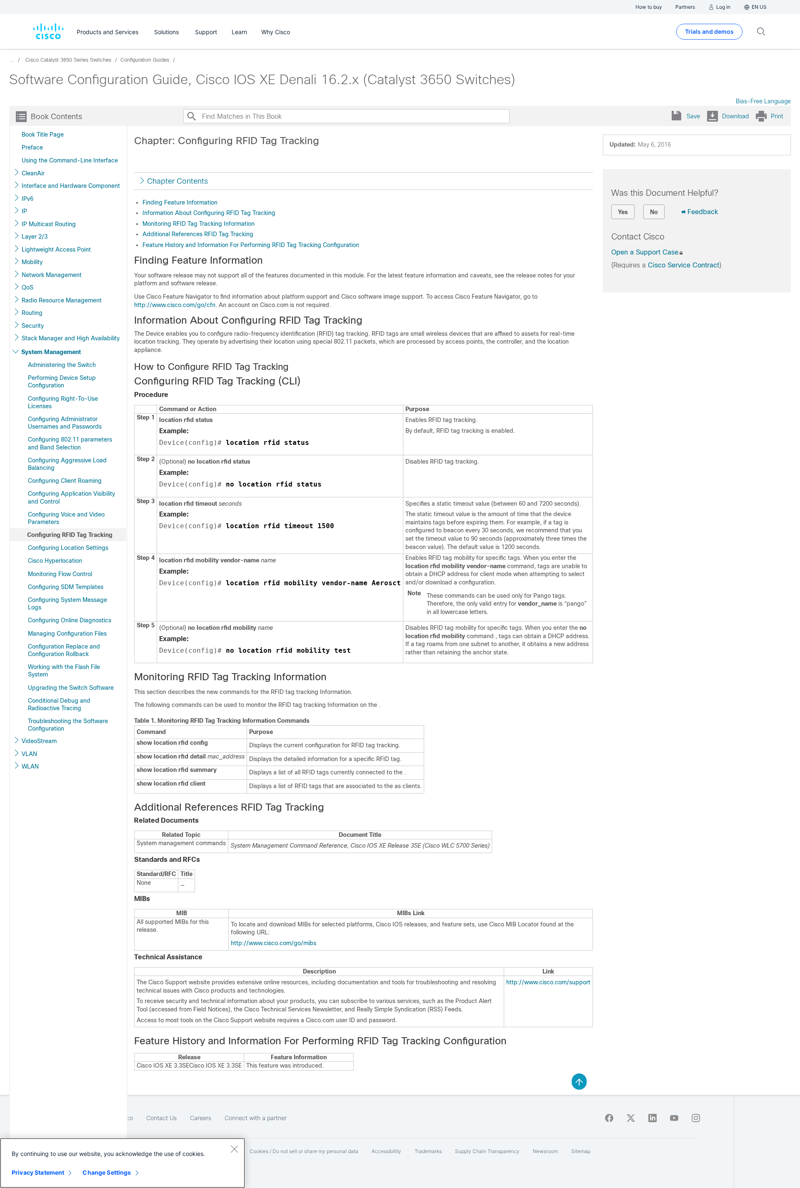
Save (693, 116)
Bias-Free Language (763, 101)
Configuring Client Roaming (65, 480)
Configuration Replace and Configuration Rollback (64, 650)
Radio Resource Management (62, 300)
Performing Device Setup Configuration (62, 381)
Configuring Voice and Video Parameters (66, 518)
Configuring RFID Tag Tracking (69, 535)
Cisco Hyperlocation (55, 560)
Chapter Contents (177, 181)
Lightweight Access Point (56, 249)
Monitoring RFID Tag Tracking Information (198, 223)
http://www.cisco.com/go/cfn (174, 305)
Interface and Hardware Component (71, 185)
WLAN (30, 766)
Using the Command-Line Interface (70, 160)
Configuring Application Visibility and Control (71, 497)
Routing (32, 312)
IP (24, 211)
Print (777, 116)
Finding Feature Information (180, 202)
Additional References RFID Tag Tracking (197, 234)
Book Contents (56, 116)
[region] (122, 1163)
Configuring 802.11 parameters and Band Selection (70, 443)
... (11, 60)
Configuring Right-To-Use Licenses (63, 402)
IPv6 (27, 198)
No (654, 212)
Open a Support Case (644, 252)
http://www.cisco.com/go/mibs (273, 943)
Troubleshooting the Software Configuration (68, 725)
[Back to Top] (579, 1080)
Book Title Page (43, 134)
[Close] (234, 1149)
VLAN (29, 754)
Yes (623, 212)
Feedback (703, 211)
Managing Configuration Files (67, 633)
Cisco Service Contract (683, 265)
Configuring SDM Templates (65, 587)
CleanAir (33, 173)
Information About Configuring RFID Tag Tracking (208, 213)
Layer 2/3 (35, 236)
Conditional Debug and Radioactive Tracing (59, 704)
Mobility (32, 262)
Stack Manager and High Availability (71, 338)
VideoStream (39, 741)
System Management (51, 352)
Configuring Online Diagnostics (69, 620)
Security (33, 325)
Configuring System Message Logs (67, 603)
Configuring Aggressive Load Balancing (67, 464)
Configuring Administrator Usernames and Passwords (65, 423)
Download (735, 116)
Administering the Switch (62, 365)
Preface (32, 147)
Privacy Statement (38, 1172)
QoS (27, 287)
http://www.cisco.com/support (548, 982)
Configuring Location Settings (68, 547)
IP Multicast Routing (49, 224)
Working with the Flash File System (64, 671)
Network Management (52, 275)
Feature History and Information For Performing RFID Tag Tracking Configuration (250, 245)
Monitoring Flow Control (60, 574)
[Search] (191, 116)
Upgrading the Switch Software (71, 687)
